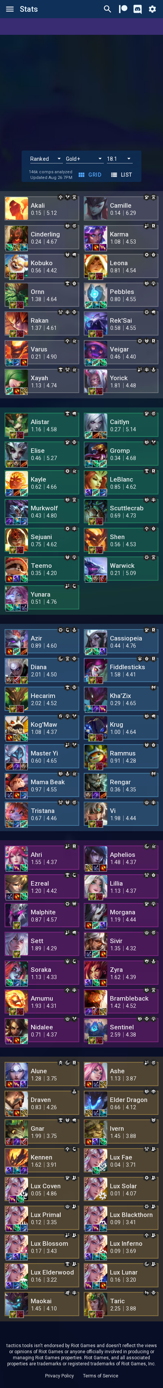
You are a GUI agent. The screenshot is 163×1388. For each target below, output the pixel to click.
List (126, 175)
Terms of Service (100, 1376)
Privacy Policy (59, 1376)
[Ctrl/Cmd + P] (107, 9)
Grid (94, 175)
